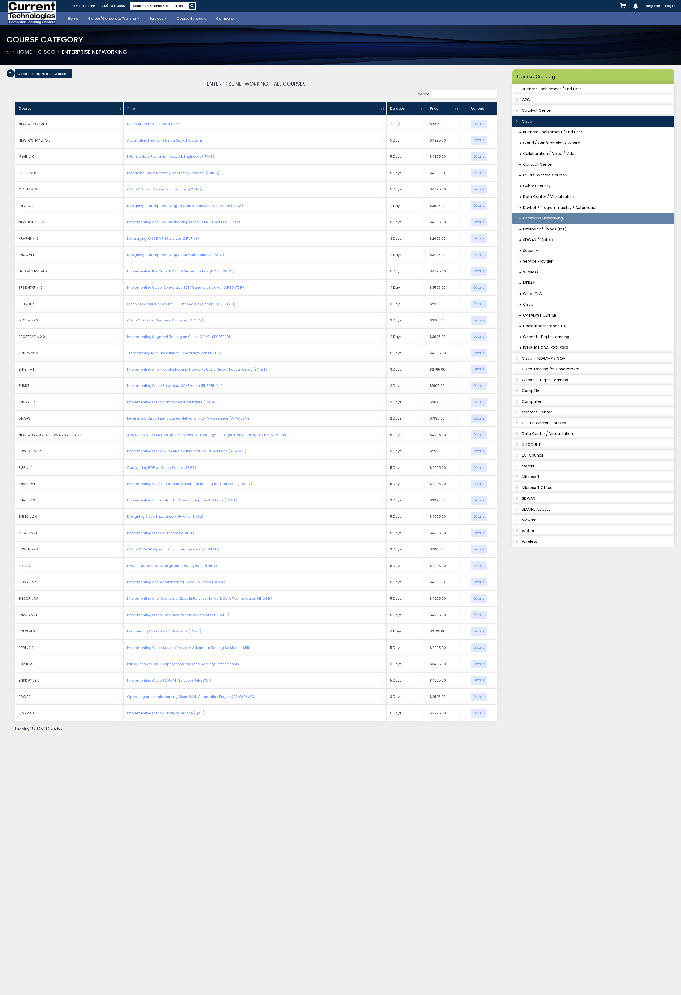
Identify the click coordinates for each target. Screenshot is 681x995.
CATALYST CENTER (539, 315)
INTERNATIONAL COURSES (545, 347)
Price (434, 108)
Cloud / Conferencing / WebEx (551, 143)
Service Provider (538, 261)
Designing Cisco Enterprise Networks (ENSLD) (166, 516)
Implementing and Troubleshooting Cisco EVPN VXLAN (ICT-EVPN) (183, 222)
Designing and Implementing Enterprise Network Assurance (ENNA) (185, 205)
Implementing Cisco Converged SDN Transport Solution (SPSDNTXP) (185, 287)
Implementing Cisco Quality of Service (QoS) (165, 713)
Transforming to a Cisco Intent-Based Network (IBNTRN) (175, 352)
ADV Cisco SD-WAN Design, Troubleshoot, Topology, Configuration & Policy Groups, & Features (208, 434)
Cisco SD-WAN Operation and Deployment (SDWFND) (173, 549)
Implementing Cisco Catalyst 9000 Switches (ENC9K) (172, 402)
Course (25, 108)
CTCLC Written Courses (545, 175)
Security (530, 250)
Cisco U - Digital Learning (546, 336)
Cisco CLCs (533, 293)
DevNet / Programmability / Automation (560, 207)
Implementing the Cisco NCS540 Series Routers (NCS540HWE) (180, 271)
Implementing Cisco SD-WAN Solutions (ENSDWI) (169, 680)
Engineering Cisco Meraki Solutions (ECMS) (164, 631)
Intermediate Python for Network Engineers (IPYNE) (170, 156)
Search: (422, 94)
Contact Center (538, 164)
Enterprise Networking (94, 52)
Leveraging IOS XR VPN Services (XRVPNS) (163, 238)
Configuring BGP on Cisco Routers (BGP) (161, 467)
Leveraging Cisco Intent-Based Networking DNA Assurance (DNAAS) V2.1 (189, 418)
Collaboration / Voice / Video (550, 153)
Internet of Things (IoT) (545, 229)
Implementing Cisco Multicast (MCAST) (160, 533)
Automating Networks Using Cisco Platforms (165, 140)
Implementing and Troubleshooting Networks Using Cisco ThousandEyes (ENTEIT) (197, 369)
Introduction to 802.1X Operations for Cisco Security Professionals (183, 663)
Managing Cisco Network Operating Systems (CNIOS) (173, 173)
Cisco (46, 52)
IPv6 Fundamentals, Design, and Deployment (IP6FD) (172, 565)
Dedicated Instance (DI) (545, 326)
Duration (397, 108)
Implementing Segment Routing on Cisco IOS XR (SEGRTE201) (179, 336)
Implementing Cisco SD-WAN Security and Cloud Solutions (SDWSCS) (186, 451)
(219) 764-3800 (113, 5)
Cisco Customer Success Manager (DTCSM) (165, 320)
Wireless (530, 272)
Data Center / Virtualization (548, 196)
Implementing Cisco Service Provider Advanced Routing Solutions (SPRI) (189, 647)
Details (479, 124)
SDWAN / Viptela (538, 239)
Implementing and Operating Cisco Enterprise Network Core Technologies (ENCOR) (199, 598)
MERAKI (529, 282)
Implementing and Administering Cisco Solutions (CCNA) (176, 581)
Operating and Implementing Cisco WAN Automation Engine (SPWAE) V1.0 (190, 696)
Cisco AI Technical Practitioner (153, 123)
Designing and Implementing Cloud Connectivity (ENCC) (175, 254)
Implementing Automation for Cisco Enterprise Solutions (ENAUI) (182, 500)
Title (131, 108)
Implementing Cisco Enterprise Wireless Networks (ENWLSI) (178, 614)
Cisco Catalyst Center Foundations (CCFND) (164, 189)
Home (24, 52)
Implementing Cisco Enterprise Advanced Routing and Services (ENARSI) (189, 483)
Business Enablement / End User (552, 132)
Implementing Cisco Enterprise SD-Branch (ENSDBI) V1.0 (175, 385)
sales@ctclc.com (81, 5)
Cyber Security (536, 186)
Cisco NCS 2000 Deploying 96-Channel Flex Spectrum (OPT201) (181, 303)
